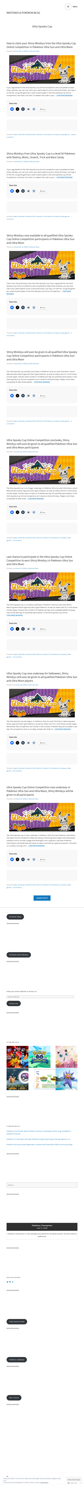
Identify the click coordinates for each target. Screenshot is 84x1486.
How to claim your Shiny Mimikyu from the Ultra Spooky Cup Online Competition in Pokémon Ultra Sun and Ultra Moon (41, 45)
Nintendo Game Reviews (18, 955)
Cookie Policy (44, 1482)
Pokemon (39, 134)
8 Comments (17, 771)
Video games (65, 134)
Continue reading (64, 95)
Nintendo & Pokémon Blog (23, 12)
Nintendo (21, 134)
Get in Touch (14, 1398)
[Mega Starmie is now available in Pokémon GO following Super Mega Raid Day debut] (66, 1079)
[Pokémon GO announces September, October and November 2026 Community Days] (40, 1057)
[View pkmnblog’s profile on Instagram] (10, 1282)
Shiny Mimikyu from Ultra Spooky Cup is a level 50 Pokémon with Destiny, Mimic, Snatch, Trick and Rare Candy (41, 155)
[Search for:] (42, 1185)
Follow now (13, 1003)
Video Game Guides (16, 1322)
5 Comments (17, 540)
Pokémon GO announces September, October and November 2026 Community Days (40, 1144)
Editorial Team (34, 51)
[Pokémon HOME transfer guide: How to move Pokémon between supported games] (44, 1079)
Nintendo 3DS (30, 134)
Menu (75, 7)
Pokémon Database (16, 1360)
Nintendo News (15, 917)
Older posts (42, 898)
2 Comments (17, 657)
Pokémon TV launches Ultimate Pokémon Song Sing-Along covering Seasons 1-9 (38, 1139)
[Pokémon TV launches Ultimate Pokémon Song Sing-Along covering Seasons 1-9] (66, 1057)
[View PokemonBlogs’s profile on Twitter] (7, 1282)
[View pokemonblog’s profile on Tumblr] (13, 1282)
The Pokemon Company (51, 134)
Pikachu (39, 538)
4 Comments (17, 887)
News (15, 134)
